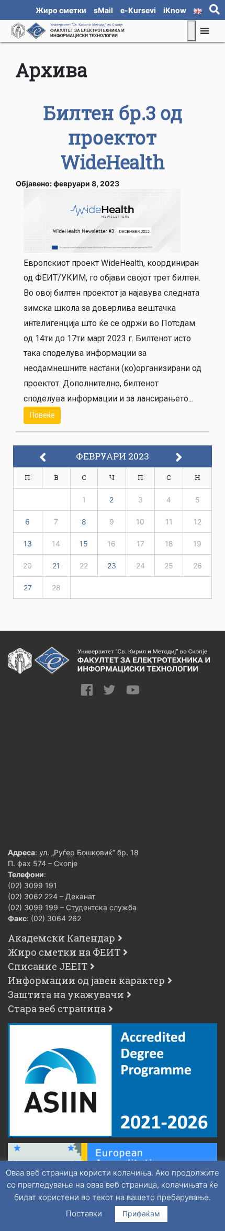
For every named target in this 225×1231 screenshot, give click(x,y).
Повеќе (42, 415)
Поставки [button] (84, 1213)
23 (111, 565)
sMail (103, 10)
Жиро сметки (61, 10)
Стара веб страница (57, 1008)
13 (28, 543)
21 (56, 565)
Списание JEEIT (47, 966)
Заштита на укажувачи (66, 994)
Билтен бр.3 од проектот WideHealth (112, 137)
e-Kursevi (138, 10)
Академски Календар (61, 938)
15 (84, 543)
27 (28, 587)
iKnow (174, 10)
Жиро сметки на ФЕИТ (64, 952)
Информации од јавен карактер (86, 980)
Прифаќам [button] (141, 1213)
